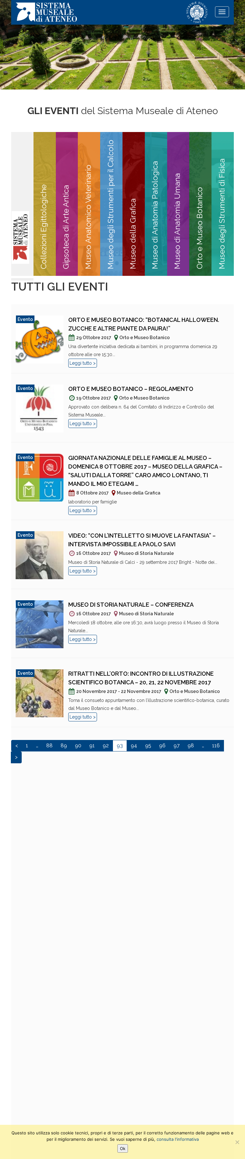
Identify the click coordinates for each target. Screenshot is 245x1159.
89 (64, 746)
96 (162, 746)
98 (191, 746)
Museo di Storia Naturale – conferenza (131, 604)
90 (78, 746)
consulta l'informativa (178, 1139)
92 (106, 746)
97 (177, 746)
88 (49, 746)
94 (134, 746)
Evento (25, 319)
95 (148, 746)
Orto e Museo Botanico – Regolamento (130, 388)
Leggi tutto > (83, 363)
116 (216, 746)
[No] (237, 1142)
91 (92, 746)
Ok (122, 1148)
